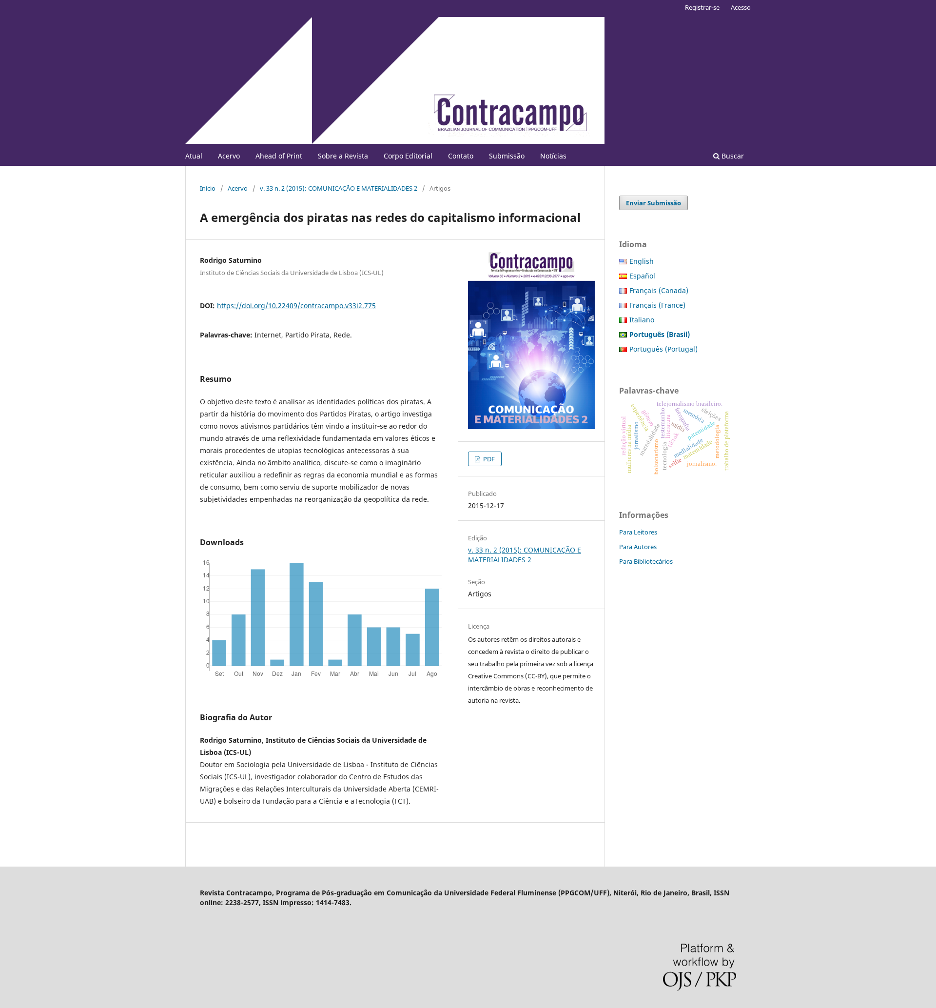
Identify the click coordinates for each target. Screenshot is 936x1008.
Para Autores (638, 546)
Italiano (641, 319)
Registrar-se (702, 7)
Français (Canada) (658, 290)
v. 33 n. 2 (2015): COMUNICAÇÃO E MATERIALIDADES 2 (338, 188)
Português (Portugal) (663, 349)
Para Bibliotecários (646, 561)
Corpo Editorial (408, 155)
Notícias (553, 155)
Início (207, 188)
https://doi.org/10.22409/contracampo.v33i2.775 (296, 305)
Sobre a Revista (343, 155)
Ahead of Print (278, 155)
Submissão (507, 155)
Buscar (732, 155)
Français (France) (657, 305)
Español (642, 275)
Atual (193, 155)
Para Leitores (638, 532)
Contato (460, 155)
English (641, 261)
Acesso (741, 7)
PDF (488, 459)
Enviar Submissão (653, 202)
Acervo (229, 155)
